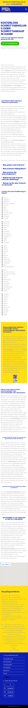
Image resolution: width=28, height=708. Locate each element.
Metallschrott (13, 340)
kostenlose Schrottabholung (7, 66)
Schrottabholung (8, 659)
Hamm (14, 648)
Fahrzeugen (10, 610)
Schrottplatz (6, 667)
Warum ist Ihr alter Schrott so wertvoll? (14, 184)
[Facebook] (7, 678)
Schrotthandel (8, 116)
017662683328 (16, 4)
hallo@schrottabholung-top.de (14, 2)
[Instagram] (9, 678)
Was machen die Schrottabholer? (9, 173)
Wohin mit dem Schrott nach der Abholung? (12, 178)
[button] (14, 165)
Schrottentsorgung (8, 87)
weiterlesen (12, 620)
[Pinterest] (4, 678)
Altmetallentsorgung (9, 133)
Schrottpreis (8, 411)
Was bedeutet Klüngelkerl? (14, 168)
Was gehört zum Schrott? (13, 165)
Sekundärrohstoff (9, 605)
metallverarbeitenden (10, 616)
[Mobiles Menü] (26, 9)
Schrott (6, 597)
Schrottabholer (13, 69)
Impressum (6, 670)
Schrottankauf (18, 67)
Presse (5, 673)
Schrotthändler (11, 369)
